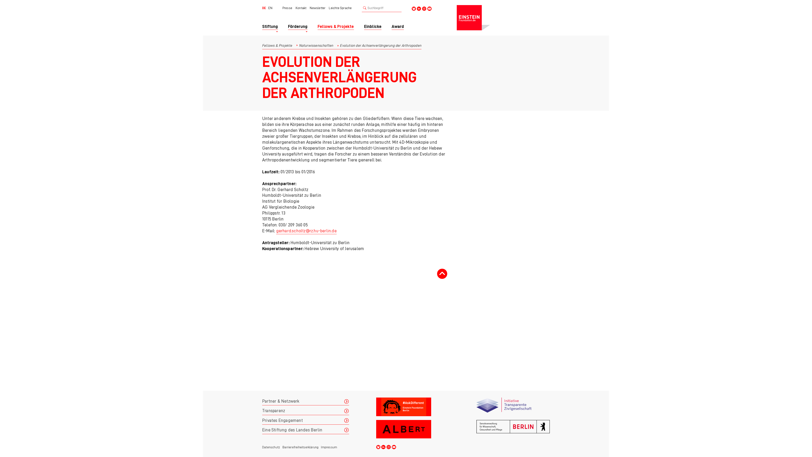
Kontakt (301, 8)
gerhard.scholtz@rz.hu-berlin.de (306, 231)
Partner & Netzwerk (280, 401)
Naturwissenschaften (316, 45)
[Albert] (413, 429)
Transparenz (273, 411)
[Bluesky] (414, 8)
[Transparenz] (513, 407)
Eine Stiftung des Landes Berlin (292, 430)
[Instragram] (424, 8)
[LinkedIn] (419, 8)
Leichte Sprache (340, 8)
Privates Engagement (282, 420)
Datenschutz (271, 447)
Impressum (329, 447)
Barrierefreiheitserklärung (300, 447)
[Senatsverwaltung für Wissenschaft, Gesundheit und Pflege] (513, 429)
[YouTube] (429, 8)
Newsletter (317, 8)
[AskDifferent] (413, 407)
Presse (287, 8)
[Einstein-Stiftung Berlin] (503, 17)
